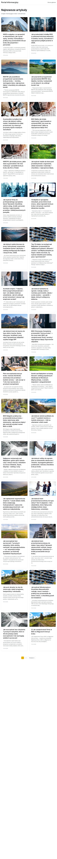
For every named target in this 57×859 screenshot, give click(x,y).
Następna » (32, 657)
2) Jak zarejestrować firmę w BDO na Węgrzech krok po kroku (41, 632)
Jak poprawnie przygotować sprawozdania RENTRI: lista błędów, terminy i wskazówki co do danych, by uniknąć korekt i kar (41, 81)
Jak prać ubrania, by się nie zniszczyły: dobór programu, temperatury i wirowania (13, 589)
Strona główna (52, 2)
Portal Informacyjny (9, 2)
